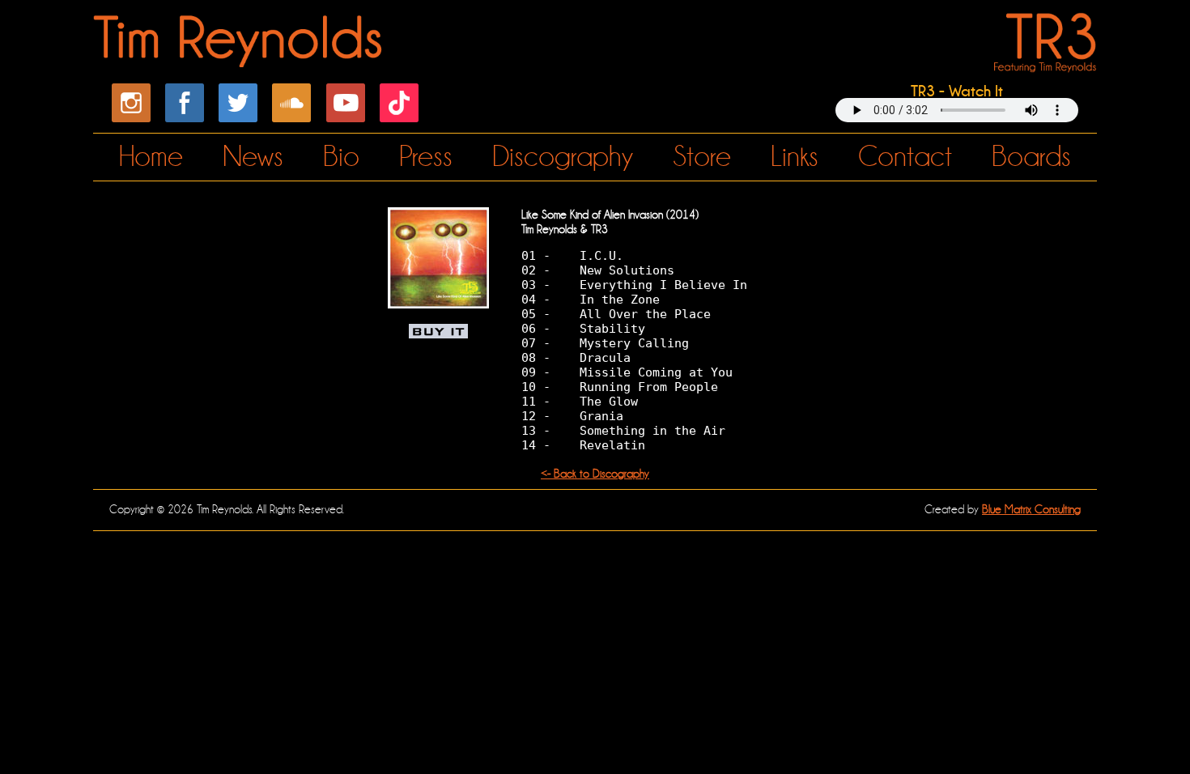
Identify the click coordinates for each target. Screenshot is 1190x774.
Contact (905, 156)
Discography (562, 156)
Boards (1031, 156)
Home (151, 156)
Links (794, 156)
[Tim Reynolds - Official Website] (240, 58)
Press (426, 156)
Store (702, 156)
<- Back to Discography (595, 473)
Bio (341, 156)
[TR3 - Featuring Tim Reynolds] (1042, 62)
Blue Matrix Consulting (1031, 509)
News (253, 156)
